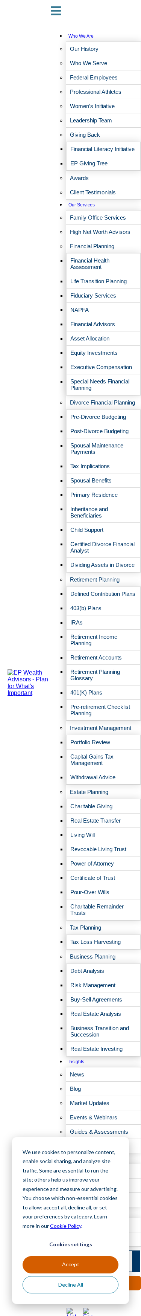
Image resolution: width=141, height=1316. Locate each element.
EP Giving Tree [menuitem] (89, 163)
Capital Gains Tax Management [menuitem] (92, 759)
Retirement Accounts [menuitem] (96, 657)
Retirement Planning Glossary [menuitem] (95, 675)
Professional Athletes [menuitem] (95, 92)
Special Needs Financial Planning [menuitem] (99, 384)
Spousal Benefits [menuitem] (91, 480)
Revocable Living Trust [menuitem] (98, 849)
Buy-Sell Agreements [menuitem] (96, 999)
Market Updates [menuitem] (89, 1103)
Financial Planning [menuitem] (92, 246)
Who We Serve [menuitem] (88, 63)
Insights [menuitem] (76, 1061)
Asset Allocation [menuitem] (89, 338)
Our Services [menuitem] (81, 205)
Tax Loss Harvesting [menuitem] (95, 942)
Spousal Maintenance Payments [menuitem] (96, 448)
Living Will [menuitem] (82, 835)
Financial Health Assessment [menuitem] (89, 263)
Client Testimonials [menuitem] (93, 192)
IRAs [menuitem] (76, 622)
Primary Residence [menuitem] (94, 495)
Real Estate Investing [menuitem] (96, 1049)
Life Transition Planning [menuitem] (98, 281)
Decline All (70, 1284)
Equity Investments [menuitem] (94, 353)
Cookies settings (70, 1244)
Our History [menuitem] (84, 49)
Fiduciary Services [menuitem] (93, 295)
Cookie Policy (65, 1226)
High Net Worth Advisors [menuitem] (100, 232)
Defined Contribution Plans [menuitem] (102, 594)
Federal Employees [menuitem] (94, 77)
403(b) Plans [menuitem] (86, 608)
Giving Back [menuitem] (85, 134)
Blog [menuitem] (75, 1088)
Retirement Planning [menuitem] (95, 579)
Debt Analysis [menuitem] (87, 971)
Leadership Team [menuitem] (91, 120)
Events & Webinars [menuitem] (93, 1117)
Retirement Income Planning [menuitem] (93, 640)
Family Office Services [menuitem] (98, 217)
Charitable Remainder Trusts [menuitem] (97, 909)
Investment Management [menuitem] (100, 728)
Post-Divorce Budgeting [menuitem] (99, 431)
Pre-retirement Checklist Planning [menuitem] (100, 710)
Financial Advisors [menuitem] (92, 324)
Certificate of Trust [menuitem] (92, 878)
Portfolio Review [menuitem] (90, 742)
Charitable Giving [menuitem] (91, 806)
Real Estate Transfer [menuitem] (95, 820)
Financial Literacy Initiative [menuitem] (102, 149)
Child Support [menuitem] (86, 530)
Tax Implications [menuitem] (90, 466)
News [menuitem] (77, 1074)
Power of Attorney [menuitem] (92, 863)
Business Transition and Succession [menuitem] (99, 1031)
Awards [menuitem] (79, 178)
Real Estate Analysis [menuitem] (95, 1014)
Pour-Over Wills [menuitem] (89, 892)
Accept (70, 1264)
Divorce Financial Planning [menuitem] (102, 402)
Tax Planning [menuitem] (85, 927)
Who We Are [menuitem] (81, 36)
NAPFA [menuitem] (79, 310)
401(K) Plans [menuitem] (86, 692)
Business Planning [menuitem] (92, 956)
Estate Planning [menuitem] (89, 792)
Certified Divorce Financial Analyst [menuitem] (102, 547)
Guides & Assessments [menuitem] (99, 1131)
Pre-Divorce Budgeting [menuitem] (98, 417)
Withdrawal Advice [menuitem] (92, 777)
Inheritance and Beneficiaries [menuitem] (89, 512)
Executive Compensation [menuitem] (101, 367)
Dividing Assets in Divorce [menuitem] (102, 565)
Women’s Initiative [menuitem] (92, 106)
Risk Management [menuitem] (92, 985)
